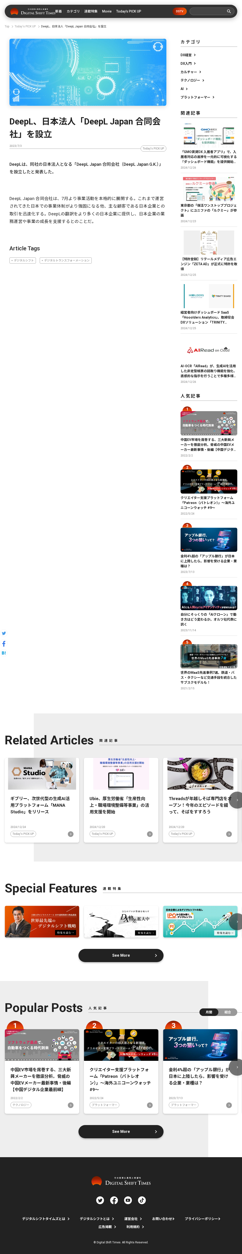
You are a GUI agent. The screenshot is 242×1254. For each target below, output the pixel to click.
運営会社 (131, 1218)
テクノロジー (190, 80)
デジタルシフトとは (95, 1218)
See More (121, 955)
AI (182, 89)
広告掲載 (105, 1226)
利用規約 (133, 1226)
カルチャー (189, 72)
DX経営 (186, 55)
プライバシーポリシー (201, 1218)
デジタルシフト (24, 260)
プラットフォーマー (195, 97)
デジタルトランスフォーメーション (67, 260)
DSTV (179, 11)
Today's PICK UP (153, 148)
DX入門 (186, 63)
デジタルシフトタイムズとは (43, 1218)
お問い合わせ (162, 1218)
